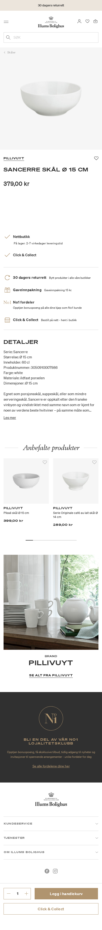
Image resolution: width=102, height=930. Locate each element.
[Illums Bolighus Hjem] (51, 22)
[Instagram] (55, 871)
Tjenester (14, 838)
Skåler (11, 52)
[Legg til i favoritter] (45, 462)
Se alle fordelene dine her (51, 766)
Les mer (10, 417)
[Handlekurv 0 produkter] (95, 21)
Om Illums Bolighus (24, 852)
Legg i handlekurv (66, 893)
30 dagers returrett (51, 5)
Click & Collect (51, 908)
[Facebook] (47, 871)
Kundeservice (18, 824)
